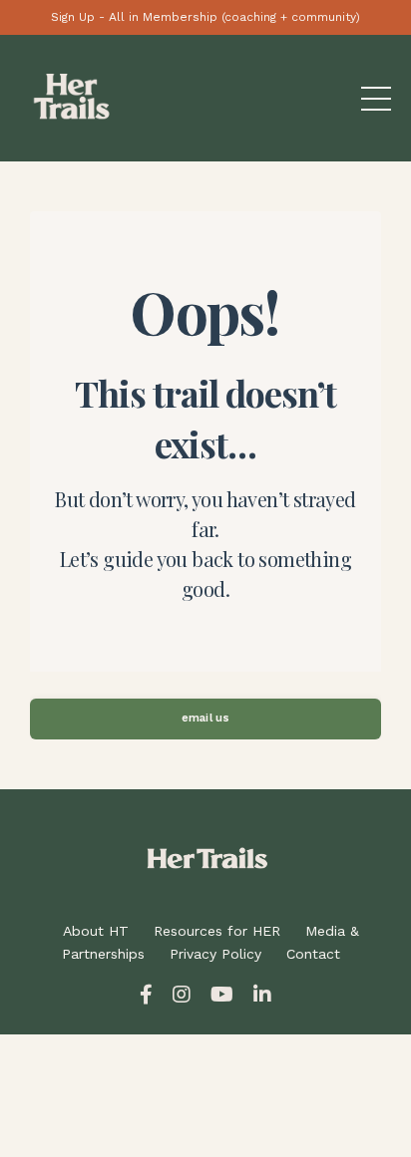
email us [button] (206, 718)
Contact (313, 954)
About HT (96, 931)
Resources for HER (217, 931)
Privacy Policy (215, 954)
